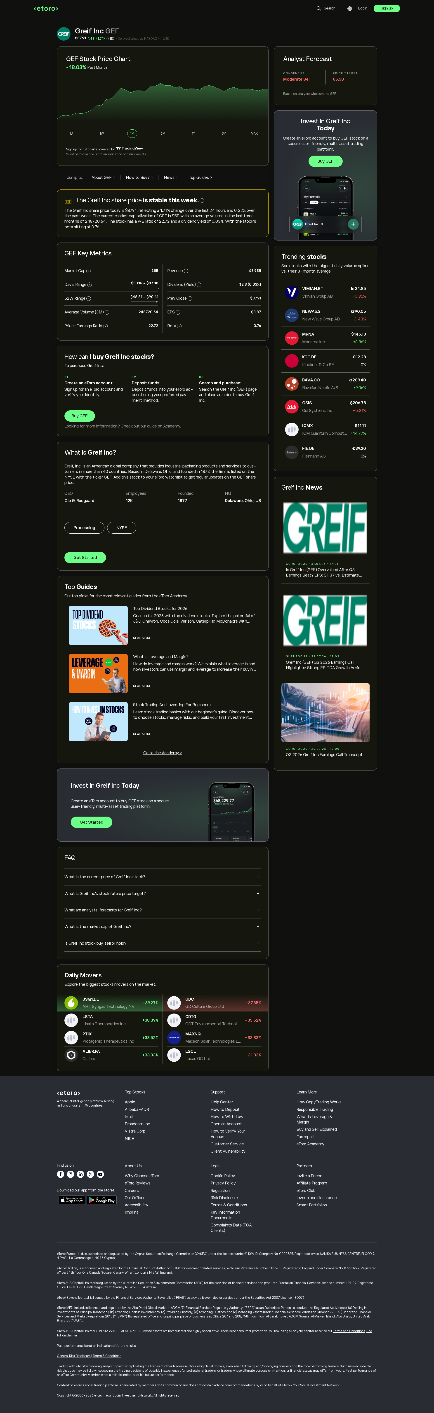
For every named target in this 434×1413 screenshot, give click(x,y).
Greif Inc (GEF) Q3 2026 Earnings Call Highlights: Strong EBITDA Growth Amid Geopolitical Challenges (323, 665)
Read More (142, 638)
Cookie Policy (223, 1176)
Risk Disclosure (224, 1198)
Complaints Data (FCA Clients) (231, 1228)
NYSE (121, 527)
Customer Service (227, 1144)
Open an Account (226, 1124)
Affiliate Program (312, 1183)
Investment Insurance (317, 1198)
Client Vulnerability (228, 1151)
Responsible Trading (315, 1109)
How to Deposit (225, 1109)
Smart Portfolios (312, 1205)
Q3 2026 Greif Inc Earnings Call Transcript (324, 754)
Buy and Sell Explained (317, 1129)
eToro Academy (310, 1144)
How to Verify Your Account (228, 1134)
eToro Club (306, 1190)
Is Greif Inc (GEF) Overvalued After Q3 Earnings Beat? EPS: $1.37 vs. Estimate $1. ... (322, 573)
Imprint (131, 1212)
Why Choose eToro (142, 1176)
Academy (171, 426)
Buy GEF (326, 161)
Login (362, 8)
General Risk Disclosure (74, 1356)
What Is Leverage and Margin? (161, 656)
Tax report (306, 1137)
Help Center (222, 1102)
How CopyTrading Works (319, 1102)
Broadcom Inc (137, 1124)
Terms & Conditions (229, 1205)
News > (171, 177)
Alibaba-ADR (137, 1109)
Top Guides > (200, 177)
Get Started (85, 557)
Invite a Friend (309, 1176)
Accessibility (136, 1205)
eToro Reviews (138, 1183)
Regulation (220, 1190)
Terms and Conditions (349, 1331)
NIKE (129, 1138)
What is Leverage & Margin (315, 1119)
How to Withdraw (227, 1116)
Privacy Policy (223, 1183)
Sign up (387, 8)
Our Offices (135, 1198)
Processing (84, 527)
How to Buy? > (139, 177)
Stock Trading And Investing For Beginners (172, 705)
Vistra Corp (135, 1131)
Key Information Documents (225, 1215)
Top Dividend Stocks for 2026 (160, 608)
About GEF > (103, 177)
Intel (129, 1116)
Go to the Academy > (162, 753)
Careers (132, 1190)
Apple (130, 1102)
